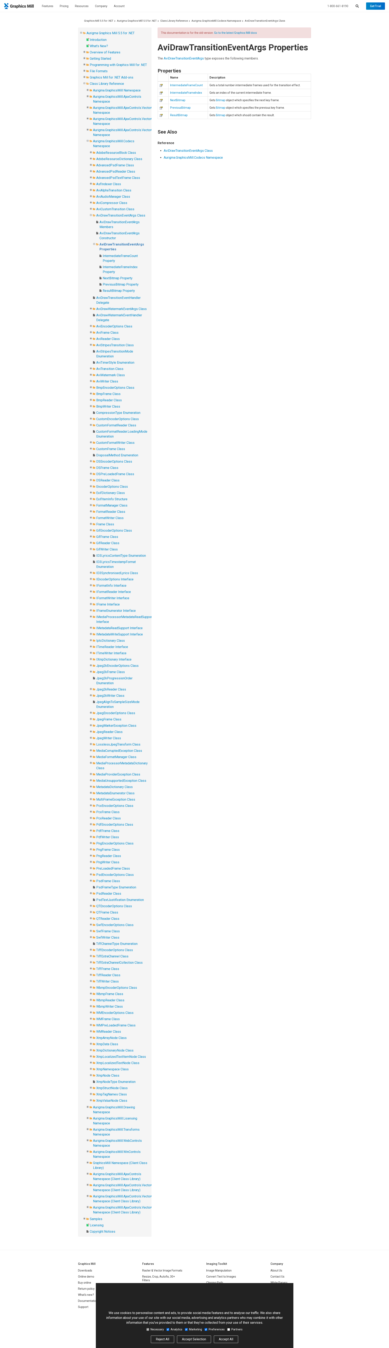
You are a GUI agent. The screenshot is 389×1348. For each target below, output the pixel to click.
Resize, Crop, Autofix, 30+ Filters (158, 1278)
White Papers (278, 1282)
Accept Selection (194, 1339)
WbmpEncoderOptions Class (116, 988)
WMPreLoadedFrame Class (116, 1025)
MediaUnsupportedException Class (121, 781)
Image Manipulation (219, 1270)
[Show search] (357, 6)
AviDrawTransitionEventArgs (184, 58)
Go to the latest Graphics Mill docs (235, 32)
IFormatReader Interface (113, 592)
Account (119, 6)
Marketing (195, 1329)
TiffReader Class (108, 975)
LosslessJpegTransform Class (118, 744)
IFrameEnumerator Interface (116, 611)
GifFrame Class (107, 537)
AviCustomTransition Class (115, 209)
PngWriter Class (107, 862)
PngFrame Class (108, 850)
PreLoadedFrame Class (113, 868)
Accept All (226, 1339)
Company (101, 6)
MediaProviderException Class (118, 774)
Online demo (86, 1276)
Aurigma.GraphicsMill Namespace (117, 90)
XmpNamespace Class (112, 1069)
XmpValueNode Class (111, 1101)
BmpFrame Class (108, 394)
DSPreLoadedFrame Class (115, 474)
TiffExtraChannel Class (112, 956)
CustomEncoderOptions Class (117, 419)
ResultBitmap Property (119, 291)
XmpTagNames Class (111, 1094)
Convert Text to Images (221, 1276)
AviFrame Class (107, 333)
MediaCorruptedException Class (119, 751)
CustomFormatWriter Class (115, 443)
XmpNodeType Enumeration (116, 1082)
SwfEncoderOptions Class (115, 925)
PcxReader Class (108, 818)
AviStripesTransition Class (115, 345)
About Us (276, 1270)
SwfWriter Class (107, 937)
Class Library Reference (174, 20)
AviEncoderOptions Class (114, 326)
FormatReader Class (110, 512)
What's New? (99, 46)
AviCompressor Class (111, 203)
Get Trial (375, 6)
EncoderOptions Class (112, 487)
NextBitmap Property (118, 278)
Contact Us (277, 1276)
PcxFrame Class (108, 812)
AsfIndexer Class (108, 184)
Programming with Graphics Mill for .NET (118, 65)
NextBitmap (177, 100)
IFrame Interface (108, 604)
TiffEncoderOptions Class (114, 950)
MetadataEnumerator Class (115, 793)
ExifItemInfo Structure (111, 499)
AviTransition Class (109, 369)
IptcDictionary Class (110, 641)
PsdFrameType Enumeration (116, 887)
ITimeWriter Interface (111, 653)
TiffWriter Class (107, 981)
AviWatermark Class (110, 375)
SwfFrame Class (108, 931)
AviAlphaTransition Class (113, 190)
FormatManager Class (111, 505)
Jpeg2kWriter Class (110, 696)
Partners (237, 1329)
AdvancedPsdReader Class (115, 171)
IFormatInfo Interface (111, 585)
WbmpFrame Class (109, 994)
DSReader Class (108, 480)
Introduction (98, 40)
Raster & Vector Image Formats (162, 1270)
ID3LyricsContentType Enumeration (121, 556)
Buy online (84, 1282)
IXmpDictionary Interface (113, 659)
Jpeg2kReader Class (111, 689)
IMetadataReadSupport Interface (119, 628)
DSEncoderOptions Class (114, 461)
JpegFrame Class (108, 719)
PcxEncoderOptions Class (114, 806)
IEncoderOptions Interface (115, 579)
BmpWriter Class (108, 406)
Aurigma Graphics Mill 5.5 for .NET (137, 20)
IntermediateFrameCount (186, 85)
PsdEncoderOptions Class (115, 875)
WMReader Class (108, 1032)
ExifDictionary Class (110, 493)
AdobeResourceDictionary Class (119, 159)
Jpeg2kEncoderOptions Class (117, 666)
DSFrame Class (107, 468)
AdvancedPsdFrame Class (115, 165)
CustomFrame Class (110, 449)
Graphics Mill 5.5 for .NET (98, 20)
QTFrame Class (107, 912)
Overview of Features (105, 52)
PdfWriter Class (107, 837)
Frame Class (105, 524)
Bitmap (220, 100)
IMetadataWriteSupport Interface (119, 634)
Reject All (162, 1339)
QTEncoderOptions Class (114, 906)
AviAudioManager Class (113, 197)
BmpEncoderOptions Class (115, 388)
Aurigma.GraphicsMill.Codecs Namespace (216, 20)
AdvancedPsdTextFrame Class (118, 178)
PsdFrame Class (108, 881)
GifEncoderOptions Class (114, 530)
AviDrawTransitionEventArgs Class (265, 20)
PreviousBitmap (180, 107)
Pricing (64, 6)
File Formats (99, 71)
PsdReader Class (108, 893)
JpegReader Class (109, 732)
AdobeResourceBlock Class (116, 153)
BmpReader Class (109, 400)
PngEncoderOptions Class (115, 843)
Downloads (85, 1270)
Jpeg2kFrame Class (110, 672)
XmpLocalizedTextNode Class (117, 1063)
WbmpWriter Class (109, 1006)
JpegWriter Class (108, 738)
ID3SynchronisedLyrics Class (117, 573)
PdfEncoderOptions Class (114, 824)
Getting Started (100, 59)
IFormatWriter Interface (112, 598)
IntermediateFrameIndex (186, 92)
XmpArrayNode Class (111, 1038)
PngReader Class (108, 856)
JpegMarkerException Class (116, 726)
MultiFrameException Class (115, 799)
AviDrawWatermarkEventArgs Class (121, 309)
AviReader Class (108, 339)
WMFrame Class (108, 1019)
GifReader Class (107, 543)
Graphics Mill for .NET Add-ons (111, 77)
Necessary (157, 1329)
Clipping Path (214, 1282)
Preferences (217, 1329)
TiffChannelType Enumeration (117, 944)
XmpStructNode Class (112, 1088)
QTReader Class (107, 919)
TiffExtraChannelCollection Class (119, 963)
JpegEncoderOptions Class (115, 713)
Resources (82, 6)
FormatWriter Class (110, 518)
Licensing (97, 1225)
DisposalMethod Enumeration (117, 455)
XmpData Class (107, 1044)
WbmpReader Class (110, 1000)
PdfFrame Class (107, 831)
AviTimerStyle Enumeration (115, 362)
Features (47, 6)
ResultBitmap (179, 115)
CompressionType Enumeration (118, 413)
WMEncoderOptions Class (115, 1013)
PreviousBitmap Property (121, 284)
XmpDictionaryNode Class (115, 1050)
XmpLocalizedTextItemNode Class (121, 1057)
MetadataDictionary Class (114, 787)
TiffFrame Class (107, 969)
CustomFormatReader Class (116, 425)
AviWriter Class (107, 381)
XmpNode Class (107, 1075)
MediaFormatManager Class (116, 757)
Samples (96, 1219)
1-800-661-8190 (337, 6)
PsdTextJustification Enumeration (120, 900)
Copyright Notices (102, 1231)
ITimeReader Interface (112, 647)
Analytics (176, 1329)
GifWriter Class (107, 549)
